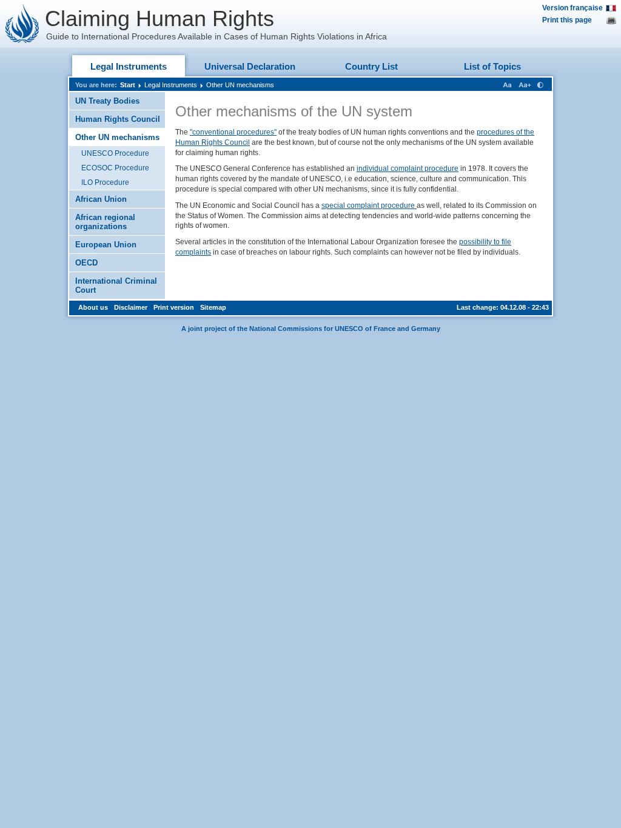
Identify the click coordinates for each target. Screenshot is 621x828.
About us (93, 307)
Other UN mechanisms (240, 84)
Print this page (567, 20)
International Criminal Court (116, 285)
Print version (173, 307)
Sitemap (213, 307)
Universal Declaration (249, 66)
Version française (572, 8)
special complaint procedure (369, 205)
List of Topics (492, 66)
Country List (371, 66)
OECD (86, 262)
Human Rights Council (117, 119)
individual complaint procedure (407, 168)
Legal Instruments (128, 66)
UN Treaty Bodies (107, 100)
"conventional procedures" (233, 132)
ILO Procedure (105, 182)
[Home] (22, 23)
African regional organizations (105, 222)
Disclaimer (130, 307)
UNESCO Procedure (115, 153)
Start (127, 84)
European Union (105, 244)
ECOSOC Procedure (115, 168)
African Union (101, 199)
